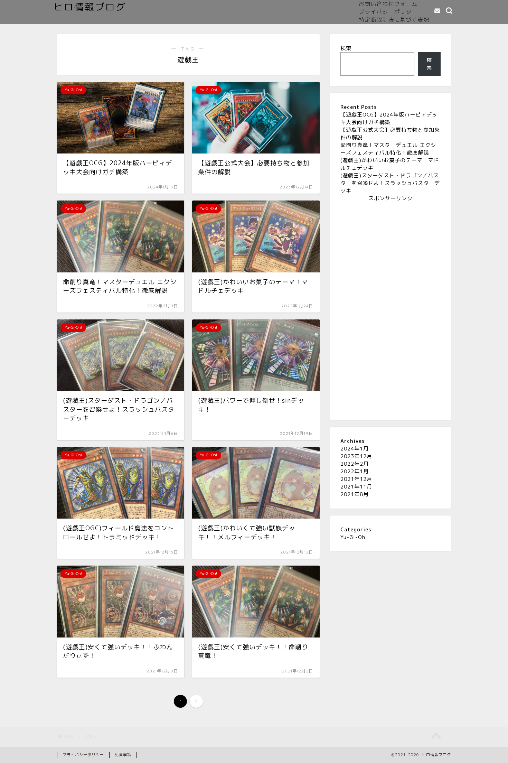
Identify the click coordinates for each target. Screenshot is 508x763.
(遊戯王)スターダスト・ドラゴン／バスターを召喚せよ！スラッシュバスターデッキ (390, 183)
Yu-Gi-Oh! (353, 537)
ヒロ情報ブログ (90, 7)
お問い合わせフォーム (388, 3)
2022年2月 (354, 463)
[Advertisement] (390, 306)
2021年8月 (354, 494)
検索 (345, 48)
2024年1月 (354, 448)
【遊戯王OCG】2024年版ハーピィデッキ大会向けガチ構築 (389, 118)
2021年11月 (356, 486)
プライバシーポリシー (388, 11)
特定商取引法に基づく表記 (394, 19)
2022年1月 (354, 471)
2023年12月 (356, 456)
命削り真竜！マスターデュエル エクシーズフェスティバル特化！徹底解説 (388, 148)
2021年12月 (356, 479)
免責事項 (123, 754)
